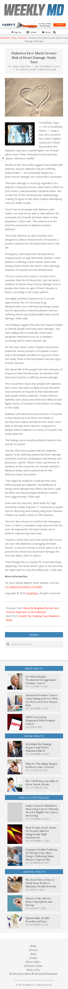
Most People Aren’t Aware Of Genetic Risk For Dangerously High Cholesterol (41, 832)
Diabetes (24, 69)
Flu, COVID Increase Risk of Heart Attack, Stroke (42, 783)
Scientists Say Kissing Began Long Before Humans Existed (38, 747)
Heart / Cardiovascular (43, 69)
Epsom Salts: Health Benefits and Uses (37, 920)
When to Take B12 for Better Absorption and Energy (39, 902)
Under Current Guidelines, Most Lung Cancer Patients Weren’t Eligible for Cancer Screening (42, 810)
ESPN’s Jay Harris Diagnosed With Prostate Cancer (40, 720)
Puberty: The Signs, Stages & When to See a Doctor (41, 765)
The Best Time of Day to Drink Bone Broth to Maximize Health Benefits (41, 883)
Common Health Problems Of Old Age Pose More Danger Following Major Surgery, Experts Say (41, 854)
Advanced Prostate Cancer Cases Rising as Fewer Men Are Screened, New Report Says (42, 700)
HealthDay (32, 593)
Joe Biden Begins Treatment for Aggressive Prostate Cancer (41, 680)
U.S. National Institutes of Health (23, 586)
